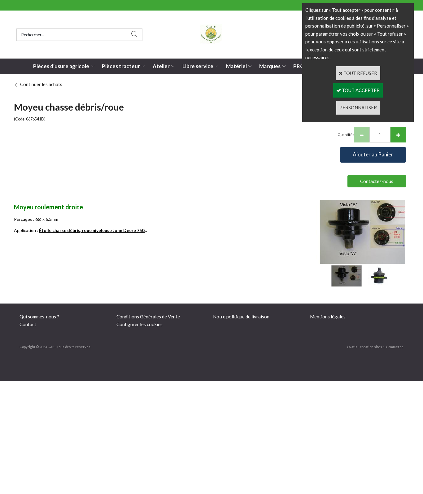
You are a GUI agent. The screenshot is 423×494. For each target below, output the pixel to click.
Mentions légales (328, 316)
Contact (28, 324)
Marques (270, 66)
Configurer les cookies (139, 324)
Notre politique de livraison (241, 316)
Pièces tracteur (121, 66)
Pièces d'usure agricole (61, 66)
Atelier (161, 66)
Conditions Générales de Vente (148, 316)
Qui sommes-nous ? (39, 316)
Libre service (197, 66)
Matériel (236, 66)
